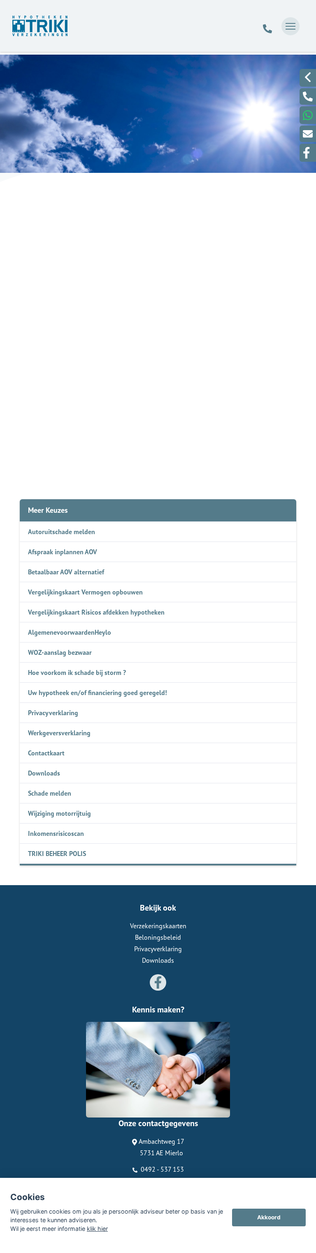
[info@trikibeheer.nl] (308, 134)
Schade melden (49, 793)
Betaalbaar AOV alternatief (66, 572)
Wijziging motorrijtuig (59, 813)
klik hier (97, 1228)
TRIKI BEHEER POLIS (57, 853)
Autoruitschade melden (61, 532)
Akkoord (269, 1217)
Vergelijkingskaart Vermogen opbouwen (85, 592)
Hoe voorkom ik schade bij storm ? (77, 672)
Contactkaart (46, 753)
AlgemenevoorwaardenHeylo (69, 632)
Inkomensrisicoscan (56, 833)
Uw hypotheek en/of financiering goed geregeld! (97, 692)
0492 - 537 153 (161, 1169)
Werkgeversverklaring (59, 733)
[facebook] (308, 153)
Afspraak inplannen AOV (62, 552)
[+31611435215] (308, 115)
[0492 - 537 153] (267, 26)
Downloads (44, 773)
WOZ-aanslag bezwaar (60, 652)
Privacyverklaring (53, 713)
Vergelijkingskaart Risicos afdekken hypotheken (96, 612)
